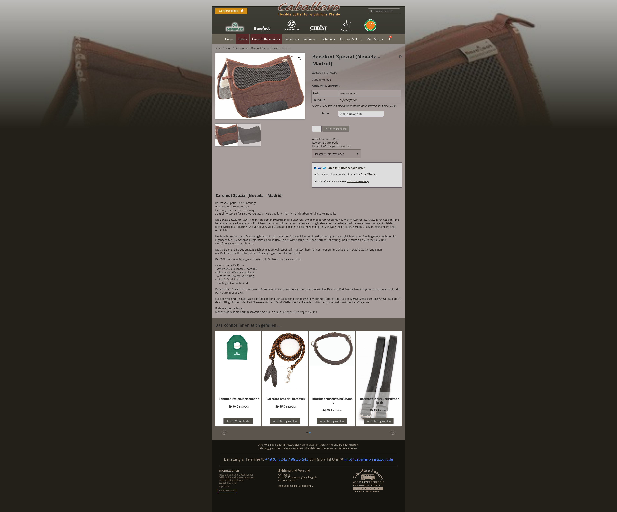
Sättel (241, 39)
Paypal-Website (368, 174)
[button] (299, 58)
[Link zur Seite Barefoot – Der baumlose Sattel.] (267, 25)
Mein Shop (374, 39)
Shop (228, 48)
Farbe (325, 113)
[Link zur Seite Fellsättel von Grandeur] (350, 25)
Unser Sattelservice (265, 39)
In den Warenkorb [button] (238, 421)
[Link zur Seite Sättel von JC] (378, 25)
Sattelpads (241, 48)
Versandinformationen (231, 480)
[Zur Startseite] (308, 9)
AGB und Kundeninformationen (236, 477)
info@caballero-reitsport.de (368, 459)
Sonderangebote (229, 10)
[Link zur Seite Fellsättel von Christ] (322, 25)
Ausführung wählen (285, 421)
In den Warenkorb (336, 128)
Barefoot (345, 146)
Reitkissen (310, 39)
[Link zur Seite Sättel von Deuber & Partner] (294, 25)
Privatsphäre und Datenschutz (236, 474)
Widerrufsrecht (227, 490)
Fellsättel (291, 39)
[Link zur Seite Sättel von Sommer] (239, 25)
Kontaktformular (228, 483)
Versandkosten (309, 444)
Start (218, 48)
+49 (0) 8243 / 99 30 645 (287, 459)
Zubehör (327, 39)
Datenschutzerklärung (358, 181)
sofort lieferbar (348, 100)
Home (229, 39)
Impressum (225, 486)
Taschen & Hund (351, 39)
